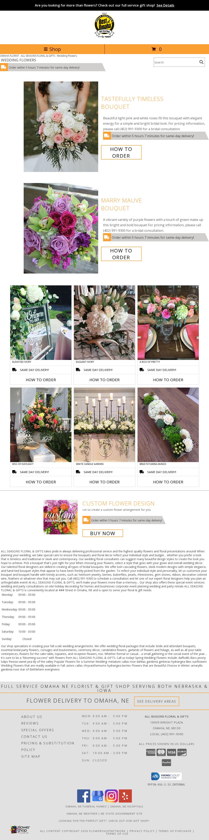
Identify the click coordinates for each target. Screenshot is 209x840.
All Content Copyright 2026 (64, 831)
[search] (201, 62)
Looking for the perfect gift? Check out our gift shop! (104, 821)
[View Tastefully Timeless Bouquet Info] (61, 127)
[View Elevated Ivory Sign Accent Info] (40, 322)
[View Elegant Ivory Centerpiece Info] (104, 322)
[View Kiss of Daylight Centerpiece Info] (40, 425)
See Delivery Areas (156, 701)
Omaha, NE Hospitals (126, 806)
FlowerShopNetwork (107, 831)
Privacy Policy (142, 831)
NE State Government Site (121, 813)
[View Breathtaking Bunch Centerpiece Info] (168, 425)
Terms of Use (117, 833)
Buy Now (102, 533)
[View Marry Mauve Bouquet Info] (61, 228)
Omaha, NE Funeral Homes (86, 806)
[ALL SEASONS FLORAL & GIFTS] (104, 38)
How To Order (121, 152)
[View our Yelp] (125, 801)
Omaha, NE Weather (82, 813)
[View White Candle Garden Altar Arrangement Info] (104, 425)
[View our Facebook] (83, 801)
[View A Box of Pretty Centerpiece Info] (168, 322)
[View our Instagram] (111, 801)
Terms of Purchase (175, 831)
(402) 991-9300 (172, 734)
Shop (55, 49)
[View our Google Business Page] (97, 801)
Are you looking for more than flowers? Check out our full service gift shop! (104, 5)
